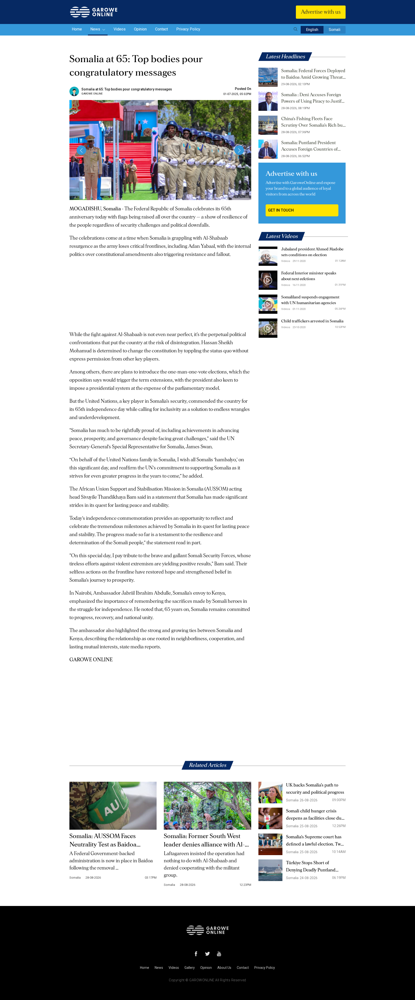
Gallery (189, 968)
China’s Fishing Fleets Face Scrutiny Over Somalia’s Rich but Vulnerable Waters (312, 123)
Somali (334, 29)
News (95, 29)
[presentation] (81, 150)
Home (77, 29)
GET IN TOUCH (281, 210)
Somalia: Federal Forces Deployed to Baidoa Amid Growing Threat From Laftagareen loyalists (313, 75)
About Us (224, 968)
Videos (120, 29)
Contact (161, 29)
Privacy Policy (188, 29)
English (312, 29)
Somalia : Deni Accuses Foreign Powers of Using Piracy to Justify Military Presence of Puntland (312, 99)
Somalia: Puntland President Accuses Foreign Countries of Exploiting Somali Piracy (309, 147)
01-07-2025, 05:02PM (237, 94)
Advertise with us (321, 12)
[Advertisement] (160, 292)
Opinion (140, 29)
